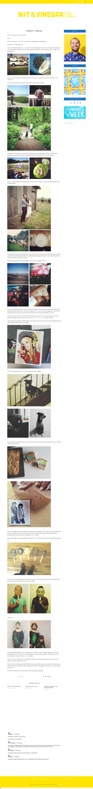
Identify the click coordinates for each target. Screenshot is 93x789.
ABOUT (14, 1)
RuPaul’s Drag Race (38, 317)
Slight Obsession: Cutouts (32, 686)
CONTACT (40, 1)
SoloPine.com (60, 784)
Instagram (25, 47)
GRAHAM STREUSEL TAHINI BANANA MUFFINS (51, 687)
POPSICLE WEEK (23, 1)
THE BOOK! (32, 1)
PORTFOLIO (48, 1)
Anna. (34, 538)
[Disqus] (34, 712)
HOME (8, 1)
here (46, 260)
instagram (26, 656)
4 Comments (20, 676)
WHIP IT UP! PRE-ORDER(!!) (14, 686)
